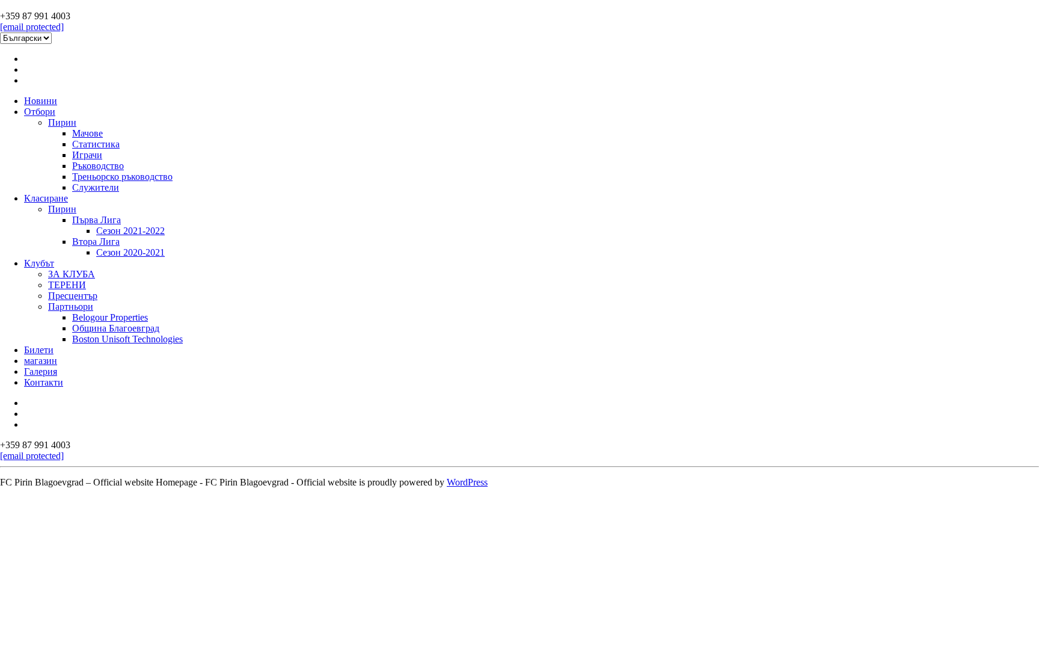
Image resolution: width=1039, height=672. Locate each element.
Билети (39, 350)
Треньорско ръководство (122, 176)
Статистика (96, 144)
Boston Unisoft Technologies (127, 339)
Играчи (87, 155)
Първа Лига (96, 220)
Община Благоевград (115, 328)
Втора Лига (96, 241)
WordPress (467, 482)
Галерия (40, 371)
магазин (40, 361)
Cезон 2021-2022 (130, 231)
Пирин (62, 122)
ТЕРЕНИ (67, 285)
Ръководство (98, 166)
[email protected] (32, 27)
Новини (40, 101)
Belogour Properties (110, 317)
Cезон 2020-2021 (130, 252)
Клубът (39, 263)
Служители (95, 187)
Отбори (39, 111)
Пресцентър (72, 296)
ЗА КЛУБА (71, 274)
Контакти (43, 382)
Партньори (70, 306)
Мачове (87, 133)
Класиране (46, 198)
